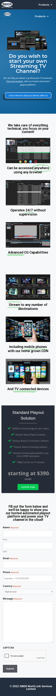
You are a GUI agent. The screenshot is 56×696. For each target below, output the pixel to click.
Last (5, 551)
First (5, 539)
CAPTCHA (8, 647)
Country (12, 586)
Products (44, 4)
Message (12, 598)
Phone (11, 572)
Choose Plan (28, 487)
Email (10, 558)
